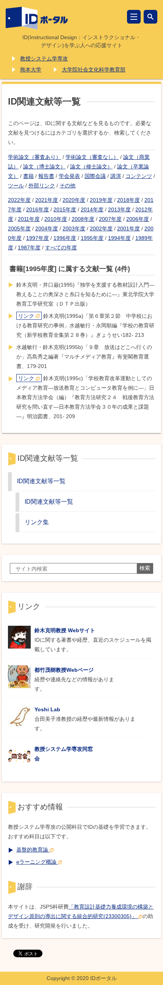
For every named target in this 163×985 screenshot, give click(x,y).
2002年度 (101, 228)
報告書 (46, 176)
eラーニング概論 (36, 862)
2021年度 (46, 200)
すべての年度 (61, 247)
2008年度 (83, 219)
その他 (67, 185)
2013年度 (119, 209)
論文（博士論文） (44, 166)
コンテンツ (138, 176)
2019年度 (101, 200)
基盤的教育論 (32, 850)
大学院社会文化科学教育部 (93, 70)
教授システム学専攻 (44, 59)
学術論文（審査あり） (34, 157)
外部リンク (41, 185)
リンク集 (37, 522)
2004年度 (46, 228)
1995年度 (92, 238)
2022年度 (19, 200)
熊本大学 (30, 70)
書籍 (28, 176)
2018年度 (128, 200)
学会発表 (69, 176)
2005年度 (19, 228)
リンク (26, 316)
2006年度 (137, 219)
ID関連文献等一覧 (41, 480)
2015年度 (64, 209)
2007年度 (110, 219)
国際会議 (95, 176)
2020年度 (74, 200)
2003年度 (74, 228)
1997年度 (37, 238)
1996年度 (64, 238)
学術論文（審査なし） (92, 157)
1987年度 (29, 247)
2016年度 (37, 209)
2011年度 (29, 219)
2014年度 (92, 209)
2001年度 (128, 228)
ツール (16, 185)
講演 (115, 176)
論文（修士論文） (91, 166)
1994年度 (119, 238)
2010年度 (55, 219)
